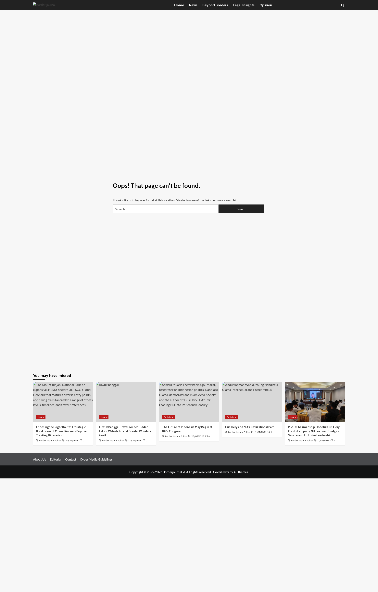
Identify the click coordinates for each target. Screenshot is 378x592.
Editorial (55, 459)
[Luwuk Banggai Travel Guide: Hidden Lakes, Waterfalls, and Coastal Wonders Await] (126, 402)
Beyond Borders (215, 5)
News (193, 5)
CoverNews (221, 472)
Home (179, 5)
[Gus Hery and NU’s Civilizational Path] (252, 402)
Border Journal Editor (302, 440)
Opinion (265, 5)
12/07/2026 (323, 440)
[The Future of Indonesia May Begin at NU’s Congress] (189, 402)
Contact (70, 459)
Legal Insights (244, 5)
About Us (39, 459)
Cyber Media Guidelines (96, 459)
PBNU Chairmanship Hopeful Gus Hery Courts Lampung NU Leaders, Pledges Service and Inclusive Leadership (314, 431)
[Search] (342, 5)
